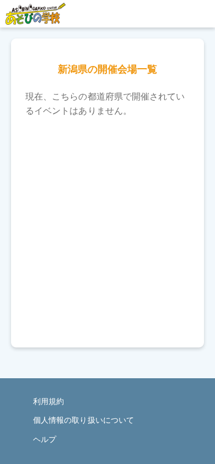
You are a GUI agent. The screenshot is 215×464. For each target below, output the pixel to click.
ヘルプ (44, 439)
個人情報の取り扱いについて (83, 420)
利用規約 (48, 401)
